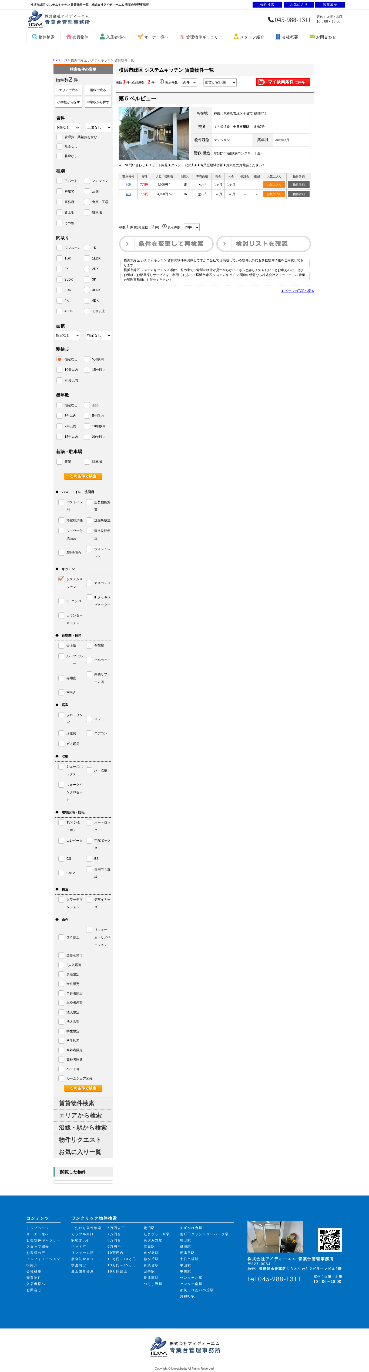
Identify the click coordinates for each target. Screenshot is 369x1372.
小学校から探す (68, 102)
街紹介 (32, 1265)
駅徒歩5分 (80, 1240)
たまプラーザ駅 (157, 1234)
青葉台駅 (151, 1265)
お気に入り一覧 (80, 1151)
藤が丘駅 (151, 1259)
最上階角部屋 (82, 1271)
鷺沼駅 (149, 1228)
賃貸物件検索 (77, 1103)
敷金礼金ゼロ (82, 1259)
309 (128, 185)
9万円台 (114, 1246)
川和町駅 (187, 1296)
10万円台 (116, 1253)
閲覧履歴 (330, 4)
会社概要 (290, 37)
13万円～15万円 (122, 1265)
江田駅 (149, 1246)
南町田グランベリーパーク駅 (204, 1234)
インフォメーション (43, 1259)
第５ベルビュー (137, 98)
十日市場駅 (189, 1259)
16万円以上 (118, 1271)
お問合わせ (326, 37)
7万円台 (114, 1234)
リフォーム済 (82, 1253)
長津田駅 (151, 1278)
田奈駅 (149, 1271)
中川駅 (185, 1271)
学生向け (78, 1265)
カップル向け (82, 1234)
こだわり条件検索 (86, 1228)
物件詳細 (299, 184)
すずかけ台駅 (191, 1228)
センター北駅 (191, 1278)
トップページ (37, 1228)
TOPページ (59, 60)
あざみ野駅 (153, 1240)
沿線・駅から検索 (83, 1127)
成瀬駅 (185, 1246)
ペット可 (78, 1246)
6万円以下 (116, 1228)
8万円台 (114, 1240)
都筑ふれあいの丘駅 (197, 1290)
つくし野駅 (153, 1284)
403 (128, 194)
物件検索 (47, 37)
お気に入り (274, 184)
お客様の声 (35, 1253)
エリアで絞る (68, 90)
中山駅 (185, 1265)
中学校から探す (98, 102)
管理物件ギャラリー (204, 37)
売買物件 (80, 37)
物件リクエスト (80, 1139)
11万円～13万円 (122, 1259)
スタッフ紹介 (252, 37)
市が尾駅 (151, 1253)
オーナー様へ (156, 37)
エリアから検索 (80, 1115)
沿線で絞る (98, 90)
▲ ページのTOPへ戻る (297, 291)
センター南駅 (191, 1284)
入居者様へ (116, 37)
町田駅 (185, 1240)
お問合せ (34, 1290)
